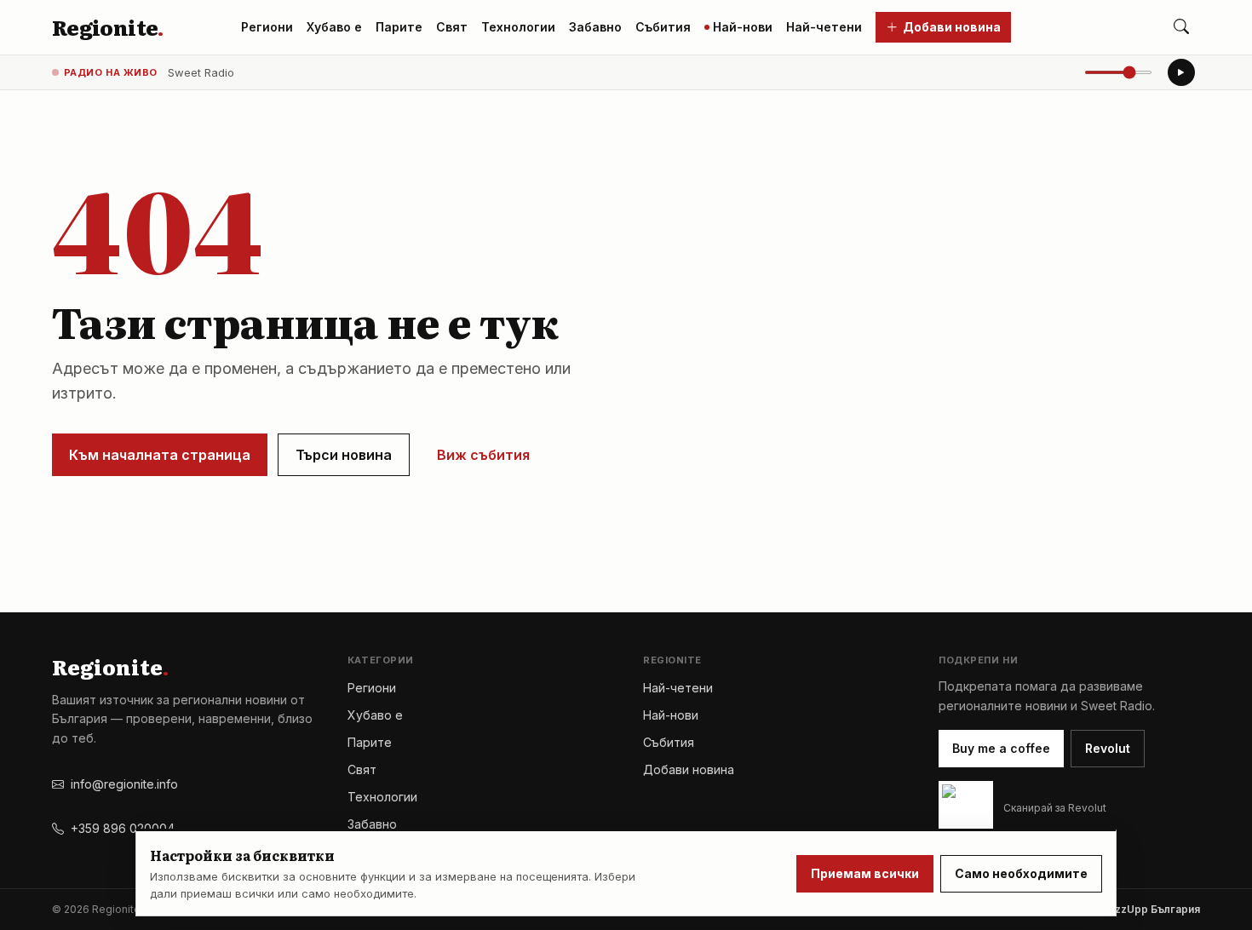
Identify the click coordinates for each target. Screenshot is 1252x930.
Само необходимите (1021, 873)
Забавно (595, 27)
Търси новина (344, 454)
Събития (663, 27)
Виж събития (483, 454)
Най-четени (824, 27)
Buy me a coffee (1001, 748)
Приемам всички (865, 873)
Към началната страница (159, 454)
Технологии (518, 27)
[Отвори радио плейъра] (1181, 72)
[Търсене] (1181, 27)
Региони (267, 27)
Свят (452, 27)
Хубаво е (334, 27)
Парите (399, 27)
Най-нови (742, 27)
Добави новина (952, 27)
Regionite (108, 27)
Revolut (1107, 748)
